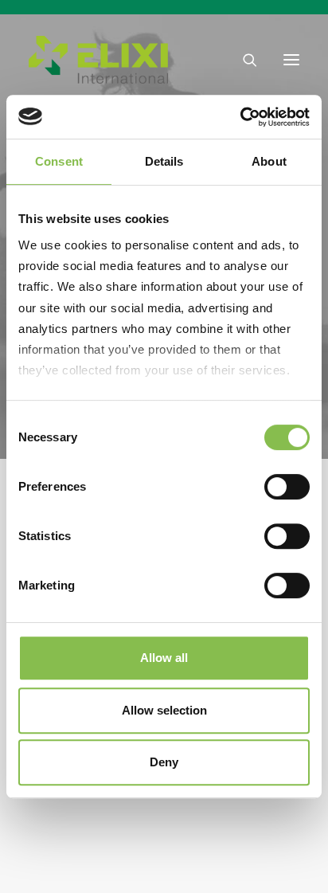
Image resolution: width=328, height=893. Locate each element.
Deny (164, 762)
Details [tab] (164, 161)
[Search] (242, 60)
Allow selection (164, 710)
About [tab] (269, 161)
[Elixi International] (98, 60)
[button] (291, 59)
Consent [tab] (59, 161)
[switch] (287, 486)
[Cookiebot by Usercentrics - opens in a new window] (240, 117)
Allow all (164, 657)
